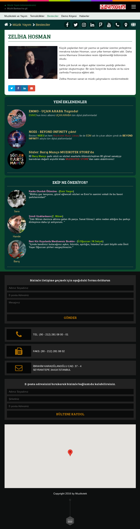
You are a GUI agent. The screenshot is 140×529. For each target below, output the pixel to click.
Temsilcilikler (37, 16)
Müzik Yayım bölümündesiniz (21, 5)
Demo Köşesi (69, 16)
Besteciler (53, 16)
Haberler (84, 16)
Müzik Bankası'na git (16, 8)
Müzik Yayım (22, 25)
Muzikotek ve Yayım (15, 16)
